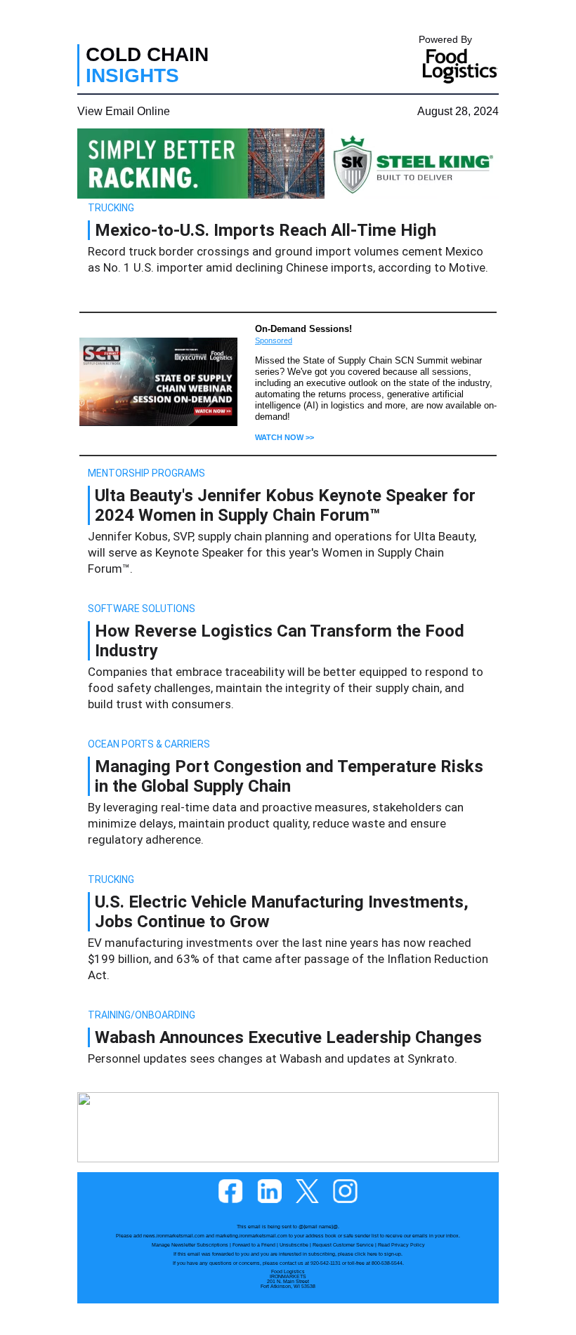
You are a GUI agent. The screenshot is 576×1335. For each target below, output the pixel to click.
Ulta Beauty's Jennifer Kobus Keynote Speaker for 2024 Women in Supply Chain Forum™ (285, 505)
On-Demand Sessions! (303, 329)
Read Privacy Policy (401, 1244)
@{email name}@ (318, 1226)
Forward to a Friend (254, 1244)
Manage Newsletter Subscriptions (190, 1244)
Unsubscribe (294, 1244)
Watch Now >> (284, 437)
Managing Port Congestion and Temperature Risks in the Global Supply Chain (289, 776)
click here (366, 1253)
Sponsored (273, 340)
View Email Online (123, 111)
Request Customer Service (343, 1244)
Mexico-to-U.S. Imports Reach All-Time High (265, 230)
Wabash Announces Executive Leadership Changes (288, 1037)
